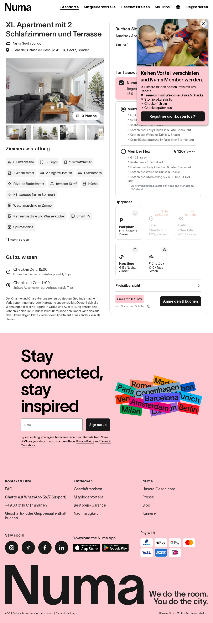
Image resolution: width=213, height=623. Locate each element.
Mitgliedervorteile (100, 7)
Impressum (47, 613)
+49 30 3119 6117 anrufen (26, 505)
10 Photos (88, 116)
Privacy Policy (85, 441)
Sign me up (98, 425)
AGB (7, 613)
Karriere (149, 513)
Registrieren (197, 7)
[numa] (18, 7)
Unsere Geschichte (158, 489)
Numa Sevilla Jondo (27, 43)
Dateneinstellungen (67, 613)
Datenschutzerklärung (25, 613)
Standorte (69, 7)
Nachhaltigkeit (86, 513)
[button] (128, 223)
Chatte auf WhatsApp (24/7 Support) (35, 497)
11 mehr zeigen (17, 239)
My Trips (162, 7)
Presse (148, 497)
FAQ (8, 489)
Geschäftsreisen (135, 7)
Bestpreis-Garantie (90, 505)
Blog (146, 505)
